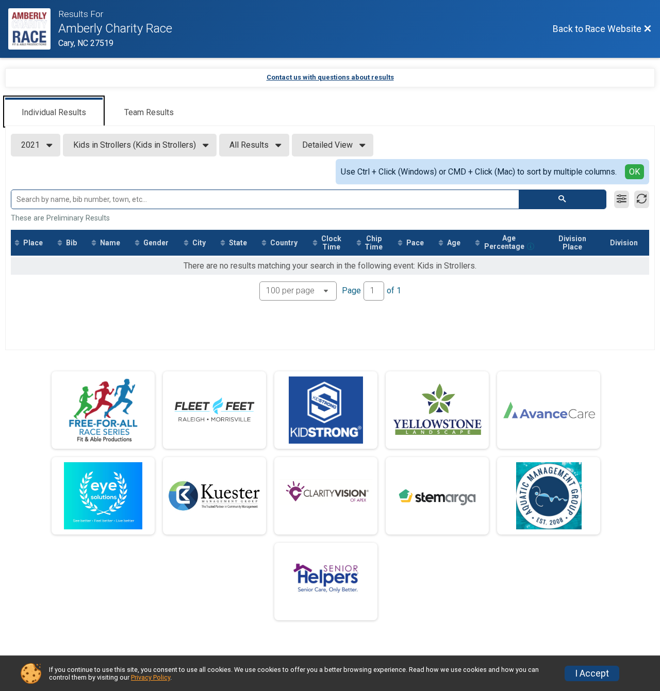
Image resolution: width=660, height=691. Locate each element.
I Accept (592, 673)
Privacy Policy (150, 677)
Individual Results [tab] (54, 112)
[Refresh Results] (641, 199)
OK (634, 172)
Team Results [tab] (149, 112)
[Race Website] (33, 29)
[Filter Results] (621, 199)
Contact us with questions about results (330, 77)
